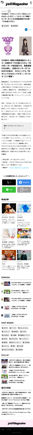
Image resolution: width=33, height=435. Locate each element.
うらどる (12, 217)
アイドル (13, 328)
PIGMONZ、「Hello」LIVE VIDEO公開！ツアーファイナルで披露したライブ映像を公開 (9, 221)
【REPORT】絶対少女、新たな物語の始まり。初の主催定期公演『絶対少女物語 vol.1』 (16, 393)
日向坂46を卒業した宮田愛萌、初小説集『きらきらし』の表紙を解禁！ (8, 246)
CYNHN (24, 331)
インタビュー (25, 339)
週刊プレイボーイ (16, 342)
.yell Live (6, 346)
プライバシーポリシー (18, 429)
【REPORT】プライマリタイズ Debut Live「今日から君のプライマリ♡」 (15, 413)
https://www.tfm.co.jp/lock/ (19, 168)
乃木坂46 (6, 26)
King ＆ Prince (24, 328)
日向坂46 (12, 242)
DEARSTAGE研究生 (9, 349)
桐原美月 (16, 331)
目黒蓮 (26, 264)
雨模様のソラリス (25, 335)
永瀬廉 (14, 335)
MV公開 (21, 346)
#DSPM (6, 328)
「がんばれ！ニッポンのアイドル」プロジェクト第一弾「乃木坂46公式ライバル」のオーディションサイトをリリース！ (23, 224)
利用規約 (9, 429)
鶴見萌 (5, 342)
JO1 (4, 264)
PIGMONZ (5, 217)
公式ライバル (21, 220)
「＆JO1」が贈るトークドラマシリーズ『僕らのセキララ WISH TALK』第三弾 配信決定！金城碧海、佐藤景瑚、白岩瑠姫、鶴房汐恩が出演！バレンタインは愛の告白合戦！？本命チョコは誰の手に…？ (9, 267)
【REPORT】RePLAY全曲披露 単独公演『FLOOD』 (16, 409)
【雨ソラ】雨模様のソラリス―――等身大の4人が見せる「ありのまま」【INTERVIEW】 (15, 404)
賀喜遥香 (15, 26)
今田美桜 (27, 342)
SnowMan (21, 264)
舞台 (14, 346)
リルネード (7, 331)
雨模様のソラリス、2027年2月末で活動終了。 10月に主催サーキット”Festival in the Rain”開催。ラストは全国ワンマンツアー (16, 399)
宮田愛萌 (5, 242)
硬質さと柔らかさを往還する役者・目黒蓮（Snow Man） (23, 267)
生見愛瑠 (20, 349)
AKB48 (5, 339)
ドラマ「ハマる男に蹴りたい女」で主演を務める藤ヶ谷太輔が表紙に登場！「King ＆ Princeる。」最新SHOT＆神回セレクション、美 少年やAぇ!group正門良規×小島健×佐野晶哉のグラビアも (24, 243)
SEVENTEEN (14, 339)
